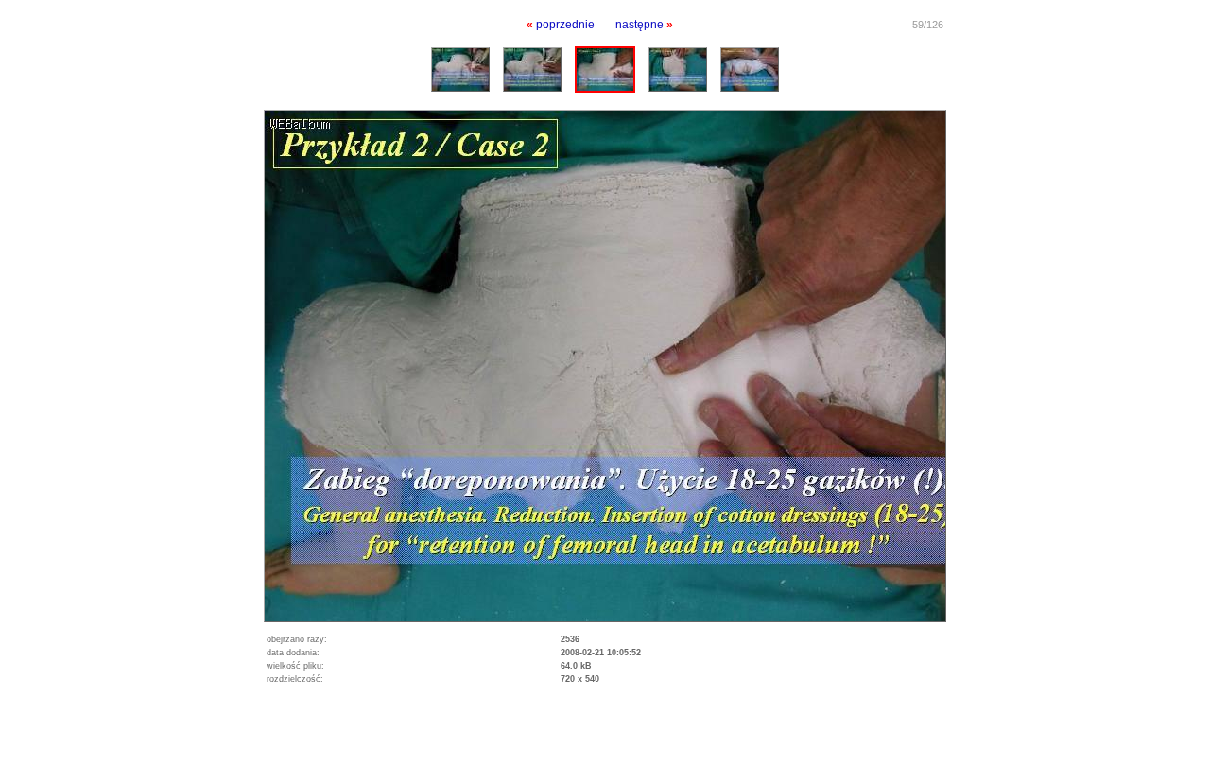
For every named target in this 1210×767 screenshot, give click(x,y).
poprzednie (565, 24)
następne (639, 24)
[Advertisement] (221, 738)
